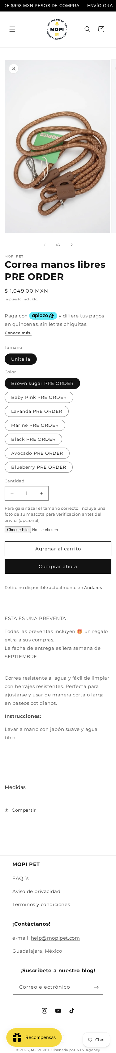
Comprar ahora (58, 566)
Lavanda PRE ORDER (36, 411)
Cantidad (14, 480)
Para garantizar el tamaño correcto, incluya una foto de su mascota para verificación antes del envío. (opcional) (55, 514)
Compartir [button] (24, 810)
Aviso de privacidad (36, 891)
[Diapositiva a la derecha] (72, 245)
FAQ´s (20, 878)
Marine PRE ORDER (35, 425)
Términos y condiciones (41, 904)
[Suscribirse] (96, 987)
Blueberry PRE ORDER (38, 467)
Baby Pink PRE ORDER (39, 397)
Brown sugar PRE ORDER (42, 383)
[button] (12, 29)
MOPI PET (40, 1050)
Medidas (15, 787)
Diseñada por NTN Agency (75, 1050)
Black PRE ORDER (33, 439)
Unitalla (20, 359)
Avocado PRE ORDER (37, 453)
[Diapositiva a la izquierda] (44, 245)
